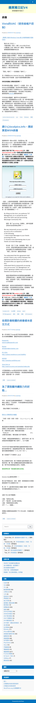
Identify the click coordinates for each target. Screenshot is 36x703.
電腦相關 (6, 652)
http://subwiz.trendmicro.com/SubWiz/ (14, 354)
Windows (26, 117)
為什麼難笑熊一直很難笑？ (12, 565)
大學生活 (6, 592)
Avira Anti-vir (6, 364)
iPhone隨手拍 (8, 631)
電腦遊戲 (6, 649)
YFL (5, 587)
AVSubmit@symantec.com (10, 348)
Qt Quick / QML (8, 656)
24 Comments (28, 314)
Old (5, 585)
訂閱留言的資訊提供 (10, 686)
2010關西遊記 (8, 620)
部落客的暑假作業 (9, 634)
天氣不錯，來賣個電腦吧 (11, 570)
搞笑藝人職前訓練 (9, 603)
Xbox (5, 645)
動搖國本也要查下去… (21, 537)
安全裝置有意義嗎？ (17, 550)
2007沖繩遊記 (8, 618)
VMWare (6, 658)
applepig (18, 32)
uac (17, 117)
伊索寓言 (6, 598)
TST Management (7, 314)
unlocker (11, 93)
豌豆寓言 (6, 605)
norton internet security (8, 117)
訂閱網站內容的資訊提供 (11, 684)
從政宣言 (6, 596)
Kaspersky (5, 340)
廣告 (14, 314)
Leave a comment (11, 380)
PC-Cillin (4, 352)
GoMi (5, 583)
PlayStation (7, 642)
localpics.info (6, 311)
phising (19, 311)
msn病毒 (13, 311)
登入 (5, 681)
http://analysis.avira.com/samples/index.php (16, 366)
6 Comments (6, 120)
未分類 (6, 625)
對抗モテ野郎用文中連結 (9, 414)
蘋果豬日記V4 (18, 7)
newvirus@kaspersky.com (10, 342)
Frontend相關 (8, 654)
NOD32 (4, 358)
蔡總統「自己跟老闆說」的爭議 (13, 572)
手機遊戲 (6, 647)
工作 (5, 594)
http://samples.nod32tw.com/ (11, 360)
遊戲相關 (6, 638)
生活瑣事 (6, 627)
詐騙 (22, 314)
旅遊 (5, 609)
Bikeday (6, 629)
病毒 (32, 117)
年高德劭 (13, 552)
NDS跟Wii (7, 640)
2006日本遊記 (8, 614)
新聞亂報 (6, 607)
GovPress (21, 701)
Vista (21, 117)
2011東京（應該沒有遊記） (12, 623)
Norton (4, 346)
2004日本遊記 (8, 611)
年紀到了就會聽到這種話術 (12, 563)
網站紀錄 (6, 660)
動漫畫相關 (7, 589)
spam (24, 311)
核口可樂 (6, 600)
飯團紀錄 (6, 636)
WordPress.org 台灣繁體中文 (12, 688)
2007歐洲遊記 (8, 616)
